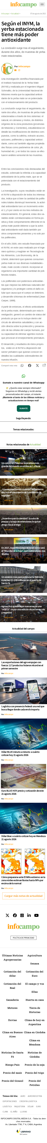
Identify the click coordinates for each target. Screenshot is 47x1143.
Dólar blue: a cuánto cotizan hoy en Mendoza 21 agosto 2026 (23, 837)
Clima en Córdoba (34, 1032)
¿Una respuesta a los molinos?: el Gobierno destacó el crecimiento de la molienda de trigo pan (22, 492)
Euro (38, 1106)
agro (22, 1096)
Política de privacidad (23, 938)
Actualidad (15, 13)
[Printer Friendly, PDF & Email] (44, 366)
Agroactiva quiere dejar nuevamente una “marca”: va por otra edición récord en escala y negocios (23, 609)
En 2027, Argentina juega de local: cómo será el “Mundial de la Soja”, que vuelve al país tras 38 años (23, 551)
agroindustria (35, 1096)
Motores (12, 1007)
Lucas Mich (9, 559)
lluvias (12, 1020)
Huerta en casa (35, 999)
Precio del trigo (34, 1072)
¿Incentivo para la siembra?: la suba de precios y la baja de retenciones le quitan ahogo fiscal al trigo (21, 521)
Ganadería (12, 999)
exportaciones (10, 1101)
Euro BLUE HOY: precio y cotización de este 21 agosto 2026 (22, 792)
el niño (13, 1111)
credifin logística (28, 1101)
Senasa (34, 963)
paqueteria (19, 1106)
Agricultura (34, 955)
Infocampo (5, 13)
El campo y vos (34, 983)
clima (5, 1111)
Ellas (35, 991)
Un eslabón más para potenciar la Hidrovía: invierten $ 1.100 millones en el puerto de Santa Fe (22, 580)
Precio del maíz (12, 1072)
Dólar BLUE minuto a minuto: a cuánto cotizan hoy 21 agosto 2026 (20, 753)
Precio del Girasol (12, 1080)
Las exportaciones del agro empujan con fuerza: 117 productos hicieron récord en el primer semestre (22, 665)
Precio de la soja (35, 1064)
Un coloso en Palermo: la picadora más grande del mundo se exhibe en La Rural (20, 464)
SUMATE (23, 408)
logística (7, 1106)
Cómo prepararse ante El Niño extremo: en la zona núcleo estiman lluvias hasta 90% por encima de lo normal (23, 880)
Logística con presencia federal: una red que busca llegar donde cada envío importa (22, 708)
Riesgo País (12, 1064)
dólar (30, 1106)
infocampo (8, 471)
